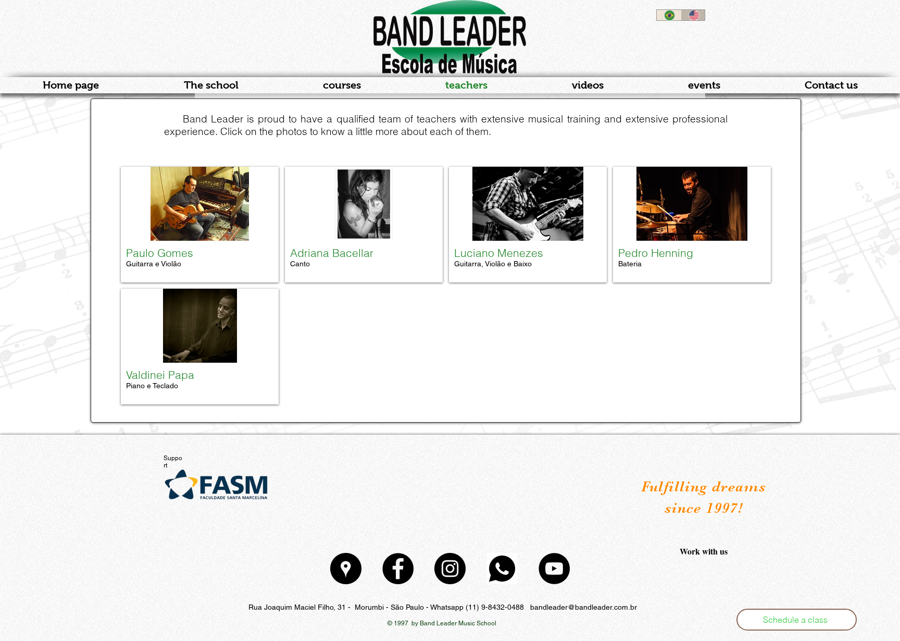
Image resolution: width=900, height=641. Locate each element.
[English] (693, 15)
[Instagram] (450, 568)
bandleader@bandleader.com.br (583, 607)
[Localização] (345, 568)
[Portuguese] (669, 15)
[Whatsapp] (502, 568)
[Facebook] (398, 568)
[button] (796, 620)
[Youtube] (554, 568)
